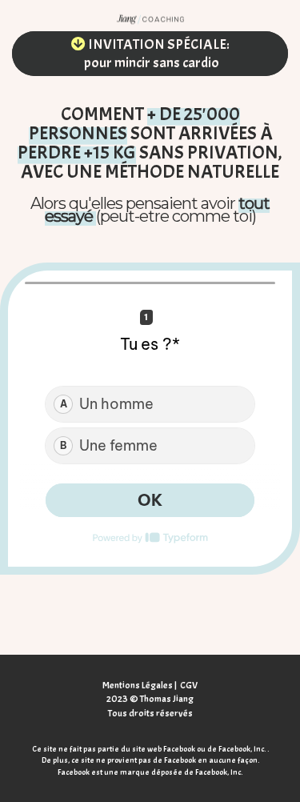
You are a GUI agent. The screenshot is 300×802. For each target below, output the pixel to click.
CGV (189, 685)
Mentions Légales (137, 685)
